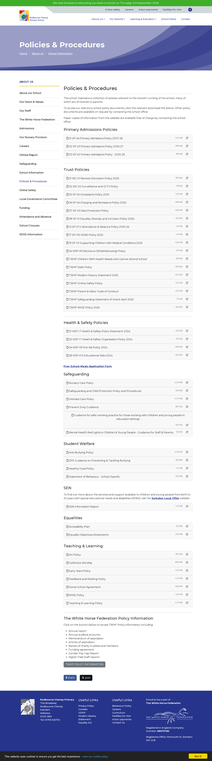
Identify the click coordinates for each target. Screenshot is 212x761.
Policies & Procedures (33, 181)
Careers (129, 9)
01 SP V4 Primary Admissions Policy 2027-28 (95, 138)
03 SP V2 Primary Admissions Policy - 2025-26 (96, 154)
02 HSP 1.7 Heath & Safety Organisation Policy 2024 (100, 339)
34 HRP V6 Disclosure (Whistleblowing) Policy (97, 251)
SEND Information (30, 234)
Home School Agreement (84, 587)
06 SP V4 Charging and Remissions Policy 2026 (97, 202)
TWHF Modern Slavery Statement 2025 (93, 275)
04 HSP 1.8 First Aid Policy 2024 (87, 347)
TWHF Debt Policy (80, 267)
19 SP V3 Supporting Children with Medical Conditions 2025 (105, 243)
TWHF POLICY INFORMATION (84, 664)
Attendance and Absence (35, 216)
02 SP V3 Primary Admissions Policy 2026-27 (95, 146)
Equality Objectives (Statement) (88, 534)
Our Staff (25, 110)
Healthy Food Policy (81, 468)
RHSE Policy (76, 595)
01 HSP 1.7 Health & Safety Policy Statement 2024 (99, 331)
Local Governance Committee (38, 199)
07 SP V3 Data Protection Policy (88, 210)
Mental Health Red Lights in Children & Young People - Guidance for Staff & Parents (120, 432)
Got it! (198, 756)
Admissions (26, 128)
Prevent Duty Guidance (83, 407)
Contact (185, 19)
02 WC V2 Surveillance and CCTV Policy (93, 186)
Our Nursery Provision (33, 137)
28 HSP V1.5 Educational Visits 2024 (90, 355)
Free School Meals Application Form (88, 366)
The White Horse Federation (37, 119)
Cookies (83, 709)
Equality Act (85, 722)
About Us (97, 19)
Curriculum (118, 712)
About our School (30, 93)
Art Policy (74, 554)
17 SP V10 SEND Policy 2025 (85, 234)
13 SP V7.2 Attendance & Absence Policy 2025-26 (98, 226)
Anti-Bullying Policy (80, 452)
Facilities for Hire (172, 9)
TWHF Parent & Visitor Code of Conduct (93, 291)
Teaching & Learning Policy (85, 603)
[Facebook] (190, 9)
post (87, 677)
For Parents (116, 19)
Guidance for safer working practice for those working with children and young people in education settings (129, 417)
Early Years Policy (79, 570)
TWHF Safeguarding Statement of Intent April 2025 (101, 299)
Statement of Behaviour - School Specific (94, 476)
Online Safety (112, 9)
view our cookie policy (95, 756)
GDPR (81, 712)
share (71, 677)
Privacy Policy (86, 706)
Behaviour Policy (121, 706)
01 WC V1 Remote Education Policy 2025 (93, 178)
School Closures (29, 225)
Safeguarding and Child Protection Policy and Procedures (104, 391)
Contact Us (118, 722)
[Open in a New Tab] (187, 138)
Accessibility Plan (79, 526)
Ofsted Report (28, 155)
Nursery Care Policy (80, 383)
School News (168, 19)
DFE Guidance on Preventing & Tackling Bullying (99, 460)
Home (23, 53)
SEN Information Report (83, 506)
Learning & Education (142, 19)
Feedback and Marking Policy (87, 579)
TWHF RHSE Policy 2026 (84, 307)
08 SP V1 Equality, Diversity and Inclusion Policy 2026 (101, 218)
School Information (60, 53)
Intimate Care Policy (81, 399)
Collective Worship (80, 562)
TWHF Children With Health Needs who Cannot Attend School (107, 259)
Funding (24, 207)
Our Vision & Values (31, 101)
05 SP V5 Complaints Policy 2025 (88, 194)
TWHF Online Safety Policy (85, 283)
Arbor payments (148, 9)
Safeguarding (27, 163)
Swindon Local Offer (165, 498)
